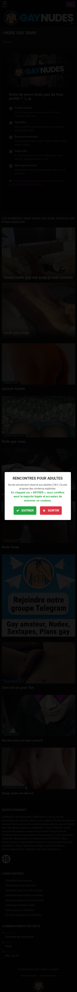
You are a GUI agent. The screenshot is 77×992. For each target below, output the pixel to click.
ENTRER (27, 510)
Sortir (53, 510)
